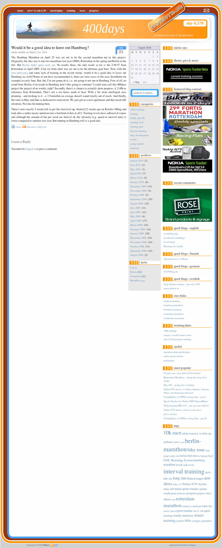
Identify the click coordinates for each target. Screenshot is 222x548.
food (210, 455)
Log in (133, 267)
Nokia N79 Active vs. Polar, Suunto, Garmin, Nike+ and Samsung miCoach (186, 391)
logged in (31, 149)
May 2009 (135, 216)
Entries (136, 271)
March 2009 (136, 225)
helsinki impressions (185, 464)
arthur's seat (178, 442)
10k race (172, 432)
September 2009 (138, 199)
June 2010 (135, 164)
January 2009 (137, 233)
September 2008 (138, 250)
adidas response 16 (192, 433)
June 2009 (135, 212)
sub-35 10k (198, 510)
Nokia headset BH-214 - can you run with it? (186, 405)
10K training (170, 330)
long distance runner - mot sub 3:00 (182, 284)
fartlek (183, 456)
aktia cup (206, 433)
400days (104, 28)
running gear (136, 126)
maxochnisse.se (171, 288)
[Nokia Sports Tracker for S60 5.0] (187, 171)
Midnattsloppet (195, 478)
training (71, 10)
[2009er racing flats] (187, 145)
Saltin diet (207, 506)
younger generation (202, 520)
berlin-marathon (172, 301)
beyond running (138, 130)
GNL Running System (178, 460)
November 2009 (138, 190)
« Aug (136, 81)
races (82, 10)
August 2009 (136, 203)
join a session (170, 414)
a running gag (171, 233)
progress (94, 10)
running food (137, 122)
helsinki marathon (173, 309)
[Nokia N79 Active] (187, 158)
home (20, 10)
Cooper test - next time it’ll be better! (182, 373)
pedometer (169, 360)
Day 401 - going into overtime (179, 385)
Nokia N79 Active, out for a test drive (183, 409)
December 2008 (138, 237)
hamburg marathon (173, 305)
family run (174, 455)
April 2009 (135, 220)
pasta (174, 493)
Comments (138, 276)
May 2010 (135, 169)
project (201, 493)
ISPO (208, 472)
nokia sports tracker (173, 356)
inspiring (134, 148)
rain (173, 499)
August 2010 (136, 160)
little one (167, 478)
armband (167, 442)
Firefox (184, 544)
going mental (137, 143)
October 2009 (137, 194)
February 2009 (137, 229)
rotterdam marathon (174, 313)
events (18, 126)
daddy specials (137, 117)
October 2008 (137, 246)
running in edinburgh (191, 506)
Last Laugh (169, 241)
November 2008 (138, 242)
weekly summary (183, 515)
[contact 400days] (207, 11)
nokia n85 (168, 489)
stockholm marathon (174, 318)
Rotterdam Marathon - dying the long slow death (185, 379)
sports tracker (184, 511)
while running (137, 109)
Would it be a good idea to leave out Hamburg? (50, 47)
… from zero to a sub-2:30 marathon (172, 35)
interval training (183, 471)
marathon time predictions (177, 352)
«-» (145, 81)
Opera (193, 544)
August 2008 (136, 254)
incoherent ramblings (174, 237)
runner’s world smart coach (177, 335)
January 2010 (137, 182)
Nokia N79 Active (194, 484)
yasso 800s (183, 520)
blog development (139, 135)
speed (173, 510)
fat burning (202, 455)
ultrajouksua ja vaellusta (176, 258)
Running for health (173, 246)
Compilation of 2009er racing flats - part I (185, 396)
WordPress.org (137, 280)
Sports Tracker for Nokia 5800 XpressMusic (186, 401)
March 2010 (136, 177)
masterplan (56, 10)
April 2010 (135, 173)
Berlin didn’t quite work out (38, 65)
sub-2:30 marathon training (177, 339)
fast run (192, 455)
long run (179, 478)
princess (181, 493)
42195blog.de (171, 271)
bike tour (196, 449)
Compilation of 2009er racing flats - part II (185, 418)
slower (166, 510)
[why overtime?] (164, 14)
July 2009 (135, 207)
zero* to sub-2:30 (36, 10)
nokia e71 (177, 484)
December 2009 (138, 186)
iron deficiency (19, 73)
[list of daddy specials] (187, 131)
